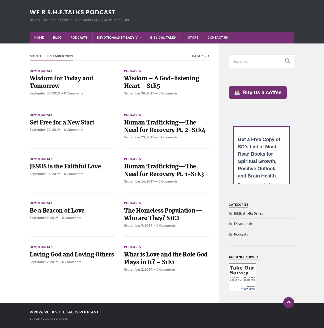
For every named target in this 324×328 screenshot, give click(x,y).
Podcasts (79, 37)
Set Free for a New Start (62, 122)
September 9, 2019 (44, 218)
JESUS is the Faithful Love (65, 166)
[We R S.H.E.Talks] (242, 289)
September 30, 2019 (45, 93)
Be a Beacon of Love (57, 210)
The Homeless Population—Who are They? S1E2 (163, 214)
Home (39, 37)
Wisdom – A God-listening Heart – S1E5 (161, 82)
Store (193, 37)
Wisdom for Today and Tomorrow (61, 82)
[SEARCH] (287, 61)
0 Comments (73, 93)
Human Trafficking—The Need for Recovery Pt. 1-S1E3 (164, 170)
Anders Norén (56, 319)
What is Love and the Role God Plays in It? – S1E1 (166, 258)
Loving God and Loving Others (72, 254)
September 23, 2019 (45, 130)
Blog (57, 37)
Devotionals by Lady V (117, 37)
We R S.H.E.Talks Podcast (73, 12)
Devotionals (41, 71)
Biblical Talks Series (248, 213)
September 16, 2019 (45, 174)
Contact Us (218, 37)
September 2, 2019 (44, 262)
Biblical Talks (163, 37)
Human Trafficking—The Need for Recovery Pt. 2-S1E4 (164, 126)
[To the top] (288, 302)
